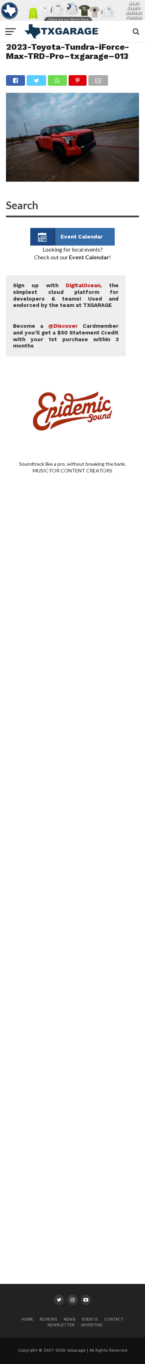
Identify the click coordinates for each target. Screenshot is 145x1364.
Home (27, 1319)
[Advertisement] (72, 792)
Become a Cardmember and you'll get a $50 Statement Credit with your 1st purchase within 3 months (66, 336)
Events (90, 1319)
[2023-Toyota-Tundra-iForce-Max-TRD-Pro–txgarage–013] (72, 179)
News (70, 1319)
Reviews (48, 1319)
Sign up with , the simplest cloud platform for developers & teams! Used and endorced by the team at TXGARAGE (66, 295)
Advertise (92, 1325)
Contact (114, 1319)
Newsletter (61, 1325)
